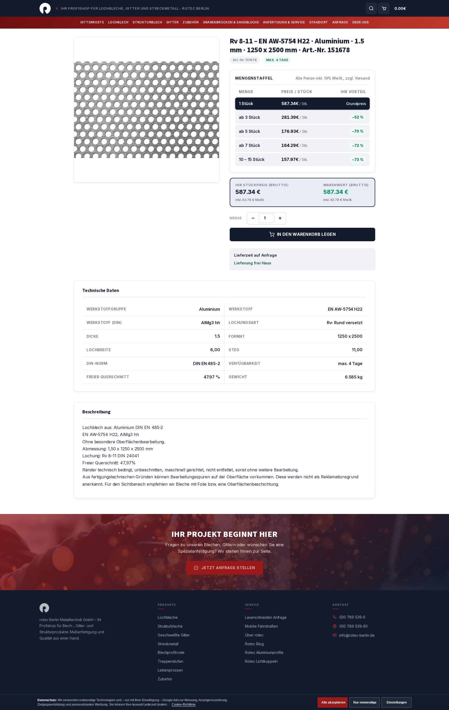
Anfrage (340, 22)
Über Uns (360, 22)
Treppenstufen (170, 661)
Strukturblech (147, 22)
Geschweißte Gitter (174, 635)
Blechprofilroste (171, 652)
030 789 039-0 (352, 617)
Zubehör (191, 22)
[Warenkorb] (383, 8)
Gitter (172, 22)
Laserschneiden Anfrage (266, 617)
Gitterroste (92, 22)
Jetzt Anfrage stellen (228, 567)
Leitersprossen (170, 670)
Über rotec (254, 635)
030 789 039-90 (353, 626)
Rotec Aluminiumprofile (264, 652)
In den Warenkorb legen (306, 234)
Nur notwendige (365, 702)
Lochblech (118, 22)
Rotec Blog (254, 644)
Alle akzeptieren (333, 702)
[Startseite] (45, 8)
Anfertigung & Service (284, 22)
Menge (236, 218)
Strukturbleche (170, 626)
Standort (318, 22)
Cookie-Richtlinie (184, 704)
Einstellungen (397, 702)
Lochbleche (168, 617)
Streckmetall (168, 644)
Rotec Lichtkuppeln (261, 661)
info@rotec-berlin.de (357, 635)
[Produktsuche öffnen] (371, 8)
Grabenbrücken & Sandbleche (231, 22)
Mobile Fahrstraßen (261, 626)
